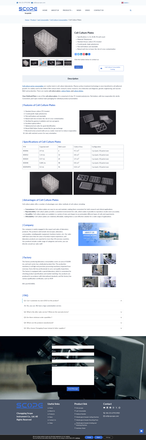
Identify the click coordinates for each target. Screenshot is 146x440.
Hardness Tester (81, 428)
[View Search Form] (130, 10)
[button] (26, 63)
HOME (44, 10)
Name (54, 344)
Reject (98, 437)
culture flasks (65, 91)
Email (54, 358)
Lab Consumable (43, 20)
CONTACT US (99, 10)
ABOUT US (55, 10)
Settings (108, 437)
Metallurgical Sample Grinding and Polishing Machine (86, 424)
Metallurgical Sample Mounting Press (87, 420)
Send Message (73, 389)
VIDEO (87, 10)
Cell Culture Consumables (58, 20)
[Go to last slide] (23, 42)
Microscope (79, 408)
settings (78, 438)
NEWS (79, 10)
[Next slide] (70, 42)
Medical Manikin (81, 414)
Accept (89, 437)
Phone (54, 351)
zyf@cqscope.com (112, 416)
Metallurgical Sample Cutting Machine (87, 417)
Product (33, 20)
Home (27, 20)
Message (55, 365)
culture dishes (78, 91)
